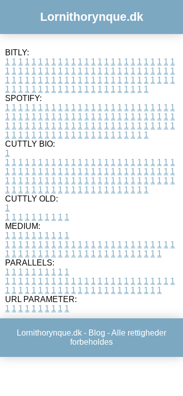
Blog (96, 332)
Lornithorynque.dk (91, 16)
